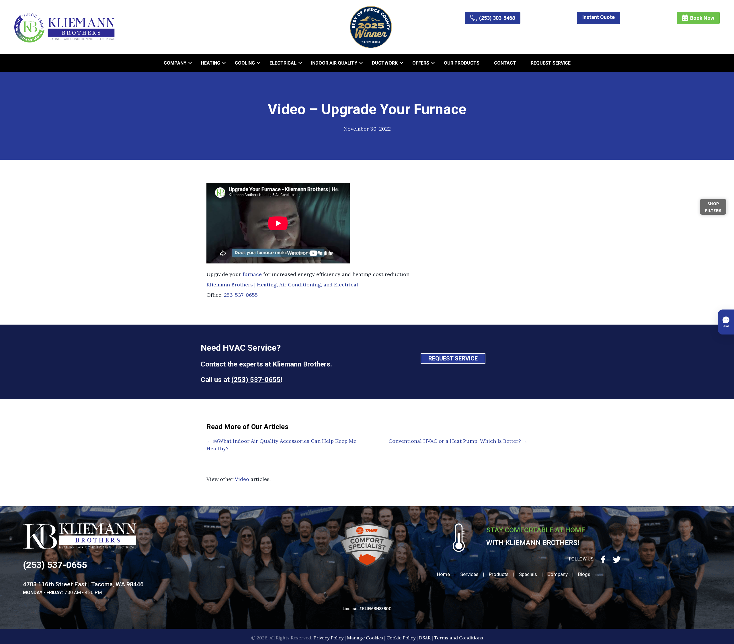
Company (175, 63)
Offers (420, 63)
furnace (252, 274)
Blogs (584, 574)
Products (499, 574)
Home (443, 574)
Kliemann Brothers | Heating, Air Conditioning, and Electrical (282, 284)
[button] (190, 63)
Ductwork (385, 63)
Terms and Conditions (458, 638)
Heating (210, 63)
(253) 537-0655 (256, 380)
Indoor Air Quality (334, 63)
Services (469, 574)
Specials (528, 574)
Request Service (551, 63)
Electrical (283, 63)
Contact (505, 63)
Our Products (461, 63)
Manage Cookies (365, 638)
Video (242, 479)
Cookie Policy (400, 638)
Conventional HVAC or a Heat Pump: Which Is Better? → (458, 441)
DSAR (425, 638)
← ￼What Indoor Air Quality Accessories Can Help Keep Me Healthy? (281, 445)
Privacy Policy (328, 638)
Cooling (245, 63)
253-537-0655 (241, 295)
